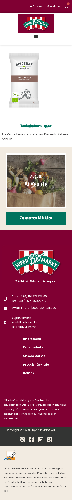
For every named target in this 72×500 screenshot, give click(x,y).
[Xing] (49, 439)
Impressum (32, 339)
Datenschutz (33, 347)
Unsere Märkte (34, 356)
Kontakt (29, 373)
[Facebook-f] (31, 439)
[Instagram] (22, 439)
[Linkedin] (40, 439)
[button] (36, 36)
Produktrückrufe (36, 365)
